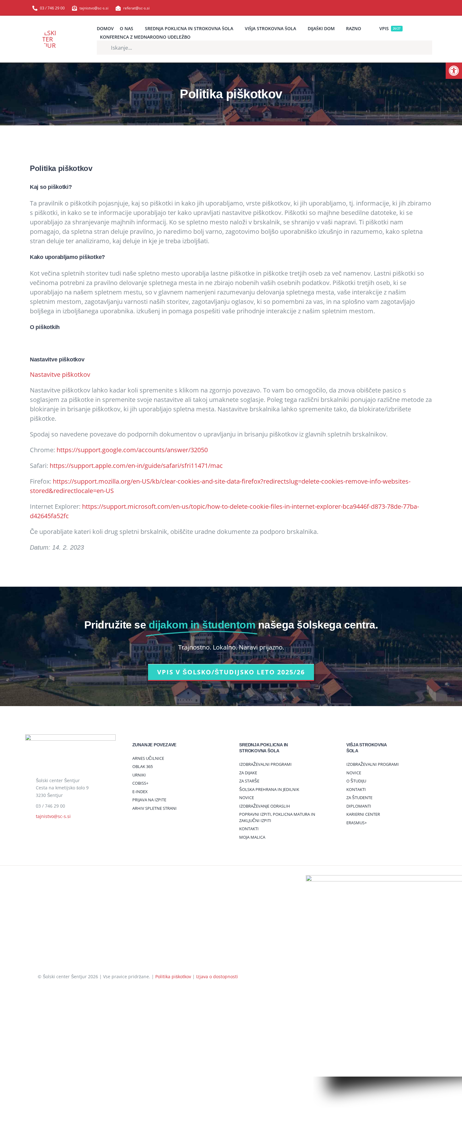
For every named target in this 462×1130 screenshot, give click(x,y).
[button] (454, 71)
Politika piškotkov (173, 976)
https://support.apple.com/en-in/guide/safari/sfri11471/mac (136, 465)
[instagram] (420, 7)
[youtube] (410, 7)
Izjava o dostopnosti (217, 976)
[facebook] (400, 7)
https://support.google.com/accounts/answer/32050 (132, 450)
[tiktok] (430, 7)
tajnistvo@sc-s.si (53, 816)
